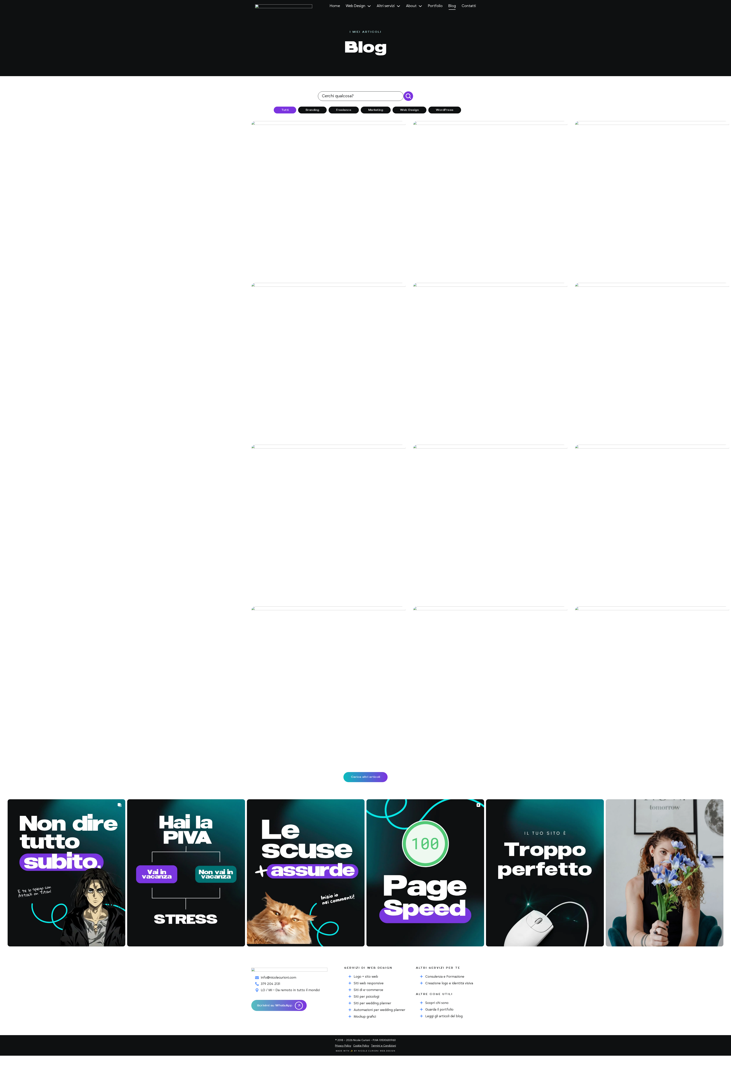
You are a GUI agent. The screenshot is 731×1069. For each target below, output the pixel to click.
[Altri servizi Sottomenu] (398, 6)
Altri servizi (386, 6)
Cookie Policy (361, 1045)
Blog (452, 6)
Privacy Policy (343, 1045)
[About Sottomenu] (420, 6)
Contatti (469, 6)
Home (335, 6)
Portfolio (435, 6)
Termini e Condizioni (383, 1045)
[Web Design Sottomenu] (369, 6)
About (411, 6)
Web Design (355, 6)
